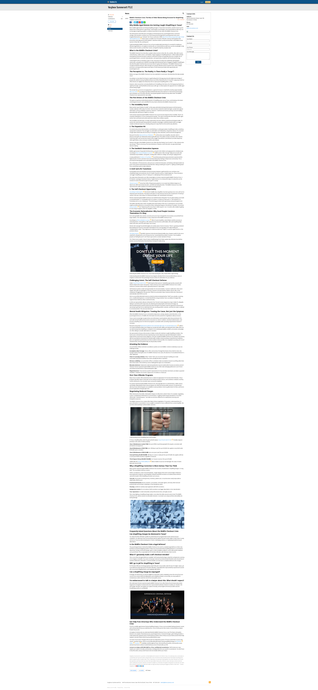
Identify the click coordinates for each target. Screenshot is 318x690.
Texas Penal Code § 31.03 (139, 283)
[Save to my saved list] (145, 23)
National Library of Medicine (146, 135)
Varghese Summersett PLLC (120, 7)
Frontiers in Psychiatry (145, 157)
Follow (112, 21)
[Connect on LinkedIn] (140, 666)
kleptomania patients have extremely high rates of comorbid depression (158, 325)
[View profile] (126, 19)
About (109, 27)
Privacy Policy (120, 687)
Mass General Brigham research (144, 153)
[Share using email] (142, 23)
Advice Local (110, 687)
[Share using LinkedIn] (137, 23)
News (109, 29)
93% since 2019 (133, 91)
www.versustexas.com (192, 28)
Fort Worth (178, 641)
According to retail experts (136, 192)
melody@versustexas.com (167, 682)
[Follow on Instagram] (141, 666)
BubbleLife (113, 2)
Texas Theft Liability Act (144, 461)
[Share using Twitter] (135, 23)
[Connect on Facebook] (137, 666)
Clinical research (134, 183)
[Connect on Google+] (136, 666)
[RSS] (210, 682)
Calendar (110, 31)
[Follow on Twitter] (139, 666)
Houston (137, 643)
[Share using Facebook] (131, 23)
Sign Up (208, 2)
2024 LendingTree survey (143, 220)
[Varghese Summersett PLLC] (187, 31)
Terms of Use (127, 687)
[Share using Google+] (140, 23)
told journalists (133, 207)
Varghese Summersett (135, 19)
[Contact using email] (143, 666)
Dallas (131, 643)
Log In (201, 2)
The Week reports (134, 233)
